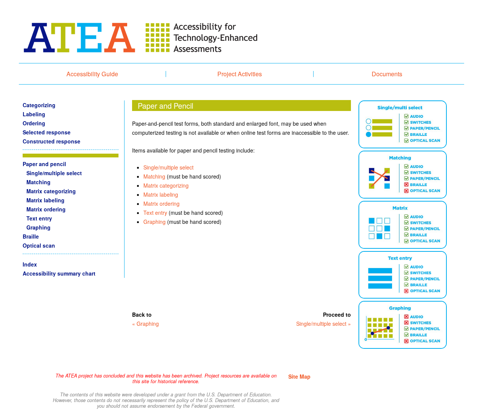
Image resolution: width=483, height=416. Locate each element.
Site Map (299, 376)
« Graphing (145, 323)
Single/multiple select (168, 167)
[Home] (139, 41)
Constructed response (51, 141)
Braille (31, 236)
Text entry (155, 212)
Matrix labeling (160, 194)
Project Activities (239, 74)
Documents (387, 74)
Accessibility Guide (92, 74)
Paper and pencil (44, 164)
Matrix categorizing (166, 185)
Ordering (34, 123)
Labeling (34, 114)
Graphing (154, 221)
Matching (154, 176)
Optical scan (39, 245)
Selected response (47, 132)
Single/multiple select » (323, 323)
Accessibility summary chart (59, 273)
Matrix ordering (161, 203)
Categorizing (39, 105)
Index (30, 264)
